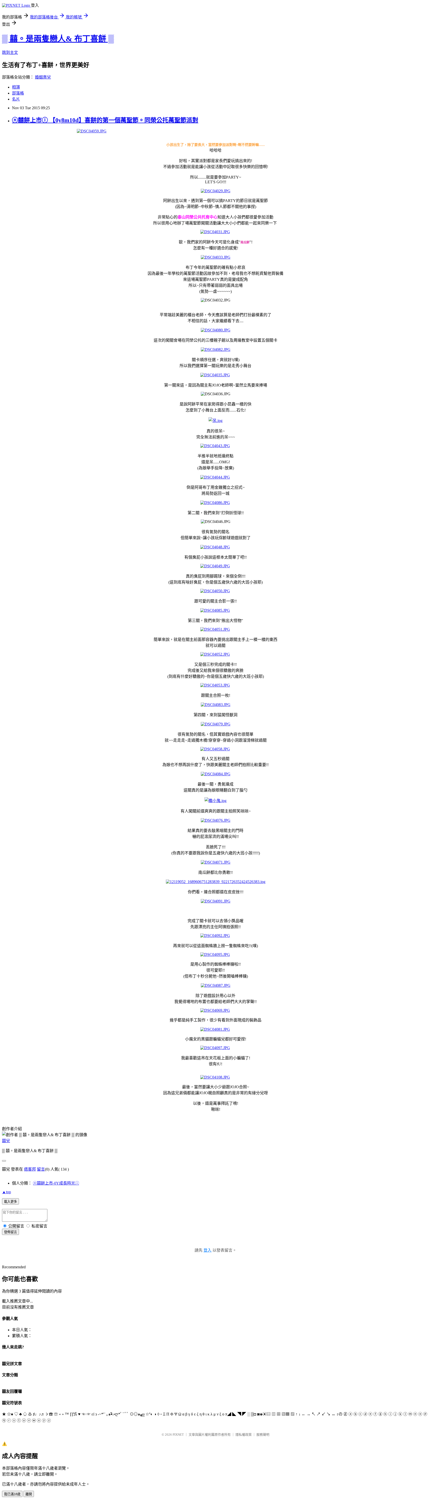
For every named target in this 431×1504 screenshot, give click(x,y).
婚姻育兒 (43, 77)
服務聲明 (262, 1434)
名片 (16, 99)
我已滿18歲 (12, 1494)
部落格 (18, 93)
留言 (41, 1169)
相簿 (16, 87)
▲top (6, 1192)
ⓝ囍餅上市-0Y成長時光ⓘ (56, 1183)
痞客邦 (30, 1169)
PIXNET (178, 1434)
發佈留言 (10, 1232)
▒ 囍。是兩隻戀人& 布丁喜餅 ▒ (58, 38)
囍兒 (6, 1141)
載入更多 (10, 1201)
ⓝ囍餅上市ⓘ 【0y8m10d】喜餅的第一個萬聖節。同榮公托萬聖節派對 (105, 120)
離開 (28, 1494)
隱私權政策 (243, 1434)
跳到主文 (10, 52)
